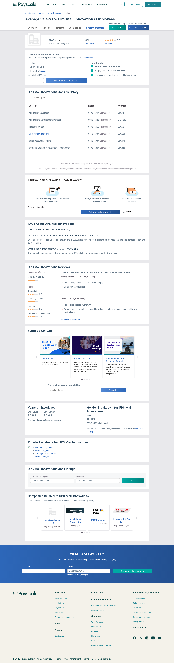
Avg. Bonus (89, 44)
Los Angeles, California (45, 453)
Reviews (108, 44)
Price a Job (117, 27)
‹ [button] (36, 356)
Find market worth (138, 27)
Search (132, 480)
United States (30, 13)
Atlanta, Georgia (42, 456)
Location (80, 477)
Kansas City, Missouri (44, 450)
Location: (32, 63)
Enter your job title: (36, 207)
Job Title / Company (39, 477)
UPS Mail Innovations (55, 13)
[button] (32, 27)
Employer (41, 13)
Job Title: (26, 566)
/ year (58, 40)
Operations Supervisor (39, 134)
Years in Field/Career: (37, 75)
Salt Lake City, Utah (43, 447)
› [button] (138, 356)
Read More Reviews (70, 320)
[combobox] (57, 67)
